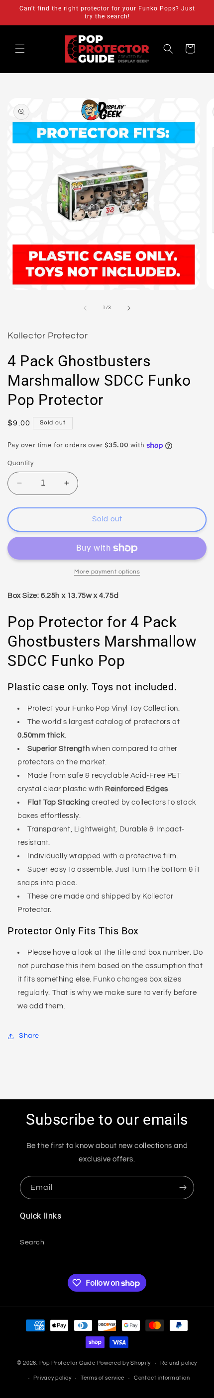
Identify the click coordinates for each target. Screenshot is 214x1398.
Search (32, 1242)
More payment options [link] (107, 572)
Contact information (162, 1378)
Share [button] (29, 1035)
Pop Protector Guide (67, 1363)
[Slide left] (85, 308)
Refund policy (178, 1363)
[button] (20, 49)
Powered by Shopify (124, 1363)
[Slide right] (129, 308)
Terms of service (102, 1378)
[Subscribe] (183, 1187)
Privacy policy (52, 1378)
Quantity (20, 463)
